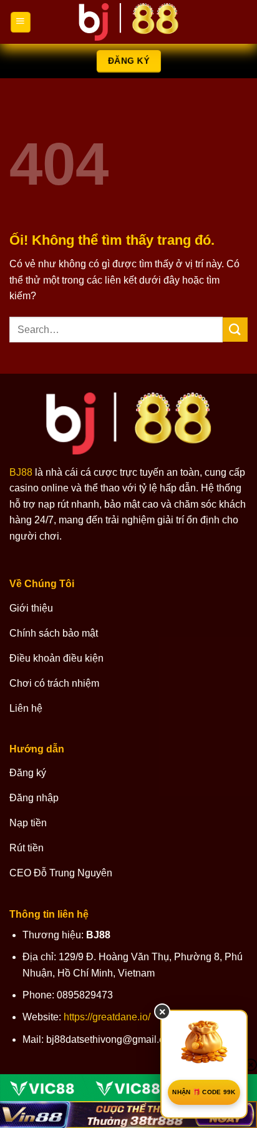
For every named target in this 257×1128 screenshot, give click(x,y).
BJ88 (20, 472)
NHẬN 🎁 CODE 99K (204, 1092)
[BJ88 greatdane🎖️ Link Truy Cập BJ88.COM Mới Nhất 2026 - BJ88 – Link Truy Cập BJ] (128, 21)
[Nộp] (235, 329)
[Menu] (20, 22)
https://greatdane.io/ (107, 1017)
